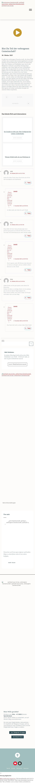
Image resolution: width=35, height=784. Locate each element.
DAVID (15, 191)
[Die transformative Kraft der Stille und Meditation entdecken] (14, 10)
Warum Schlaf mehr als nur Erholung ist (17, 157)
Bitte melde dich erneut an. (8, 778)
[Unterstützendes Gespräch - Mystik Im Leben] (17, 436)
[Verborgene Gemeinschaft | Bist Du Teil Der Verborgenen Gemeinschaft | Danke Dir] (17, 755)
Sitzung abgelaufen (5, 775)
